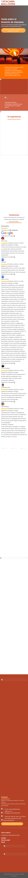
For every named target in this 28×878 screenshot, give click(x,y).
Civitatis (3, 838)
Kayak (3, 842)
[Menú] (26, 3)
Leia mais (14, 436)
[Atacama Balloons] (9, 2)
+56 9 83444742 (15, 813)
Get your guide (5, 840)
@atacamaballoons (9, 820)
